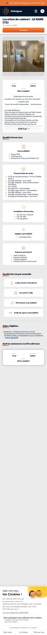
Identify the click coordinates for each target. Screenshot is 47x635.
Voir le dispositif (11, 338)
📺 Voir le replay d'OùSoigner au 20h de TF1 (23, 3)
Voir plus (22, 129)
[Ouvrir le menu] (36, 11)
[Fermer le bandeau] (43, 3)
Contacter (23, 30)
